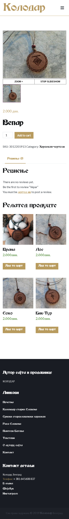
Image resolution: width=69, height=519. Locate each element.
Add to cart (24, 135)
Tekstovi (9, 438)
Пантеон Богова (13, 431)
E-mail (8, 483)
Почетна (8, 402)
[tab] (15, 159)
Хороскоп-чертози (52, 147)
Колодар (46, 513)
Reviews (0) (15, 159)
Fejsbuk (8, 489)
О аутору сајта (13, 445)
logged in (24, 192)
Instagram (10, 494)
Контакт (8, 452)
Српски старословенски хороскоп (24, 417)
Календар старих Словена (20, 409)
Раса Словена (12, 424)
